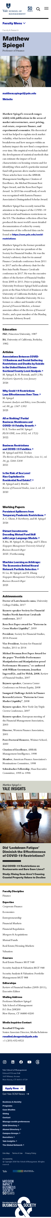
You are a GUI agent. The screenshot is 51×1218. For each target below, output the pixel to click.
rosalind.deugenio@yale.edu (20, 1036)
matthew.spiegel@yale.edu (19, 93)
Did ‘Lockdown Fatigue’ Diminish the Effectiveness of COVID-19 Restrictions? (24, 851)
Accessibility (7, 1158)
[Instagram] (5, 1063)
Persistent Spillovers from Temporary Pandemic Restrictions (23, 513)
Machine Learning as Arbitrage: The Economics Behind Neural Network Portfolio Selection (21, 565)
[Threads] (38, 1063)
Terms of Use (17, 1153)
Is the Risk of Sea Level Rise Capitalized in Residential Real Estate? (17, 476)
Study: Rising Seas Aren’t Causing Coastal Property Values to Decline (24, 875)
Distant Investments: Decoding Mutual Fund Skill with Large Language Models (20, 534)
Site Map (6, 1153)
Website (8, 99)
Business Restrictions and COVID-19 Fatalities (17, 447)
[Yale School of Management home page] (14, 9)
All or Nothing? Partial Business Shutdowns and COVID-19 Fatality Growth (18, 421)
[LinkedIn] (13, 1063)
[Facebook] (21, 1063)
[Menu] (46, 8)
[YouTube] (29, 1063)
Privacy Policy (30, 1153)
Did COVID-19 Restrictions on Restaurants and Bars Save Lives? (24, 867)
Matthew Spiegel (11, 784)
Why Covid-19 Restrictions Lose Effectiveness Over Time (21, 392)
